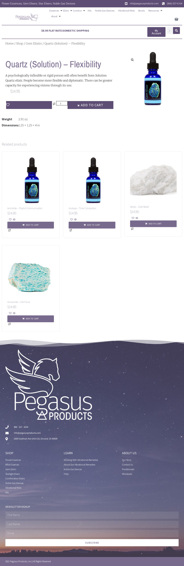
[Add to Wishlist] (29, 105)
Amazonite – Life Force (18, 302)
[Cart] (176, 18)
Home (9, 43)
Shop (19, 43)
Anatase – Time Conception (82, 208)
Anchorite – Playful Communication (24, 208)
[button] (56, 10)
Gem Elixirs (34, 43)
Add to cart (92, 105)
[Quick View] (13, 219)
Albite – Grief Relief (139, 206)
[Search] (176, 30)
